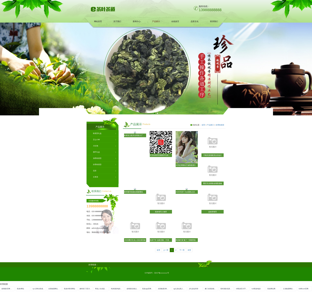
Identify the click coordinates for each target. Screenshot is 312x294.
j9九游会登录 (193, 289)
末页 (189, 250)
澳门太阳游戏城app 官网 (211, 289)
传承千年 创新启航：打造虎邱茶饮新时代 (161, 240)
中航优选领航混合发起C (212, 155)
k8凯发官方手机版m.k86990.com (242, 289)
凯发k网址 (20, 289)
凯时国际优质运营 (226, 289)
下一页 (182, 250)
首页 (203, 125)
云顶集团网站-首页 (289, 289)
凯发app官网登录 (148, 289)
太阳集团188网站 (164, 289)
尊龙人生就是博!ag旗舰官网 (101, 289)
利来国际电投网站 (117, 289)
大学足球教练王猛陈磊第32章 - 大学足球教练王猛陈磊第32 (187, 165)
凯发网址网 (271, 289)
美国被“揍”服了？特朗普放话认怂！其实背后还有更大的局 (187, 240)
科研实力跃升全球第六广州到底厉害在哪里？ (135, 135)
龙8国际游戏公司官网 (133, 289)
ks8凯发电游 (256, 289)
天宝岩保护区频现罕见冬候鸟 (161, 155)
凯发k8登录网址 (69, 289)
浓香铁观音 (220, 125)
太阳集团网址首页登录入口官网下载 (55, 289)
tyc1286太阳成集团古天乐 (39, 289)
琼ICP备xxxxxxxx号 (161, 273)
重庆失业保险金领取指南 (212, 183)
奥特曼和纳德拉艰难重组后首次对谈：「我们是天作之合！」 (135, 192)
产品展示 (210, 125)
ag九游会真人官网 (179, 289)
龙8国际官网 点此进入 (8, 289)
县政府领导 (212, 212)
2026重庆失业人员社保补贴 (135, 240)
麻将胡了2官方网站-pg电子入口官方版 (86, 289)
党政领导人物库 (161, 212)
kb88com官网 (303, 289)
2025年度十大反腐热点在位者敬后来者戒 (187, 192)
